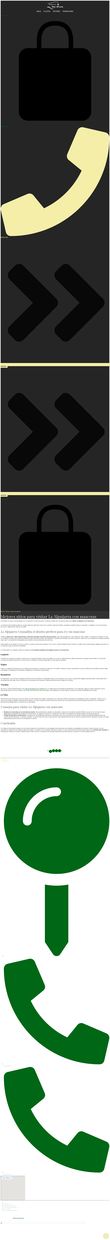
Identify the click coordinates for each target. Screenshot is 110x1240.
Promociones (68, 11)
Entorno (56, 11)
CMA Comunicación (18, 1218)
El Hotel (47, 11)
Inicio (39, 11)
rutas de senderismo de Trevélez (34, 688)
